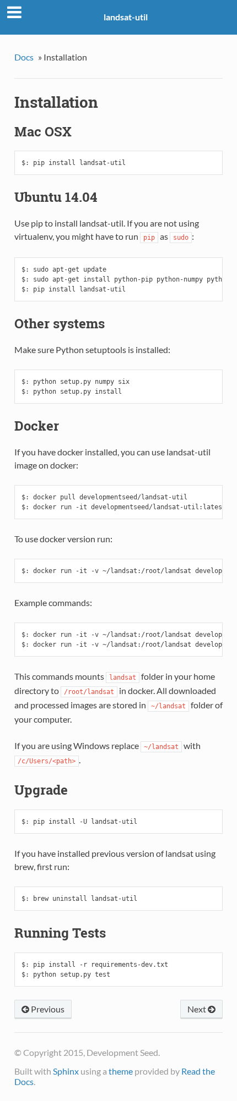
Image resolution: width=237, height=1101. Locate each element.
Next (197, 1009)
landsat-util (126, 17)
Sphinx (66, 1071)
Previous (46, 1009)
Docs (24, 57)
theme (121, 1071)
